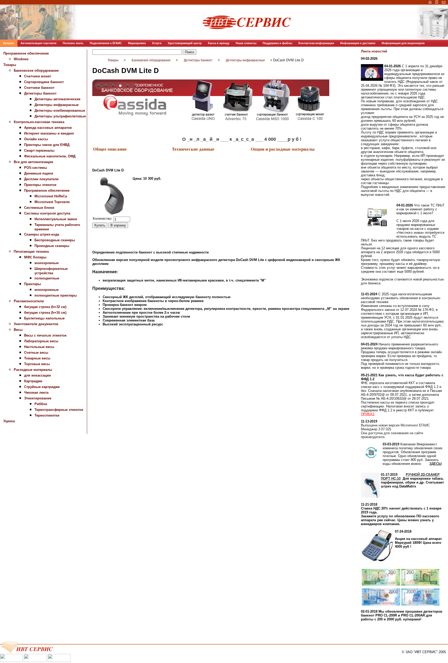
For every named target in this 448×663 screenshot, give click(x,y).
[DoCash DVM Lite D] (112, 196)
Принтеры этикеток (40, 185)
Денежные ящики (38, 173)
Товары (9, 65)
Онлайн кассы (36, 139)
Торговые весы (37, 364)
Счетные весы (36, 352)
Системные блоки (39, 208)
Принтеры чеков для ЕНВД (46, 145)
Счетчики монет (37, 76)
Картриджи (33, 381)
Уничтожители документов (36, 324)
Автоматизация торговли (38, 43)
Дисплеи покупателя (41, 179)
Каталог (8, 43)
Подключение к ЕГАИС (106, 43)
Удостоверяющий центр (185, 43)
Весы (18, 330)
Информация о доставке (357, 43)
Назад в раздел (104, 347)
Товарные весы (37, 358)
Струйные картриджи (42, 387)
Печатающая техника (31, 251)
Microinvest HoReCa (50, 196)
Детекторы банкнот (40, 93)
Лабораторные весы (41, 341)
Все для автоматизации (33, 162)
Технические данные (193, 149)
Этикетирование (37, 398)
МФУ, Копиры (35, 257)
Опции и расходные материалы (282, 149)
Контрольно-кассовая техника (39, 122)
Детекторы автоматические (57, 99)
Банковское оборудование (36, 70)
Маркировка (137, 43)
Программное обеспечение (26, 53)
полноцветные (46, 278)
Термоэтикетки (46, 415)
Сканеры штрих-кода (41, 234)
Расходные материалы (33, 370)
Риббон (40, 404)
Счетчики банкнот (39, 88)
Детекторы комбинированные (59, 110)
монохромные (46, 263)
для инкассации (37, 375)
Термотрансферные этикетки (58, 410)
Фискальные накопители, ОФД (49, 156)
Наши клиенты (246, 43)
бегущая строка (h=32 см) (45, 307)
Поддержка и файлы (277, 43)
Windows (21, 59)
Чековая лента (36, 392)
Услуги (157, 43)
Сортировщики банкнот (44, 82)
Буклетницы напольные (44, 318)
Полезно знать (73, 43)
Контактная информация (316, 43)
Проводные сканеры (51, 246)
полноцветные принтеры (55, 295)
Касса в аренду (218, 43)
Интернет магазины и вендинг (49, 133)
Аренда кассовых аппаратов (48, 128)
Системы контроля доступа (47, 213)
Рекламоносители (29, 301)
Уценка (9, 421)
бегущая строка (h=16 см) (45, 312)
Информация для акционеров (403, 43)
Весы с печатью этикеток (45, 335)
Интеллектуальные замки (55, 219)
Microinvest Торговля (52, 202)
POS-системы (35, 168)
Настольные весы (39, 347)
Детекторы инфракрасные (56, 105)
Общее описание (110, 149)
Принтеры (32, 284)
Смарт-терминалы (39, 150)
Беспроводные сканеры (54, 240)
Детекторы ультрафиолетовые (60, 116)
